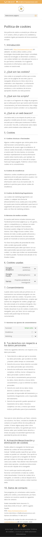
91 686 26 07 (10, 2)
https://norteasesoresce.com (23, 49)
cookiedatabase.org (10, 522)
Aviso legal (9, 529)
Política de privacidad (22, 529)
